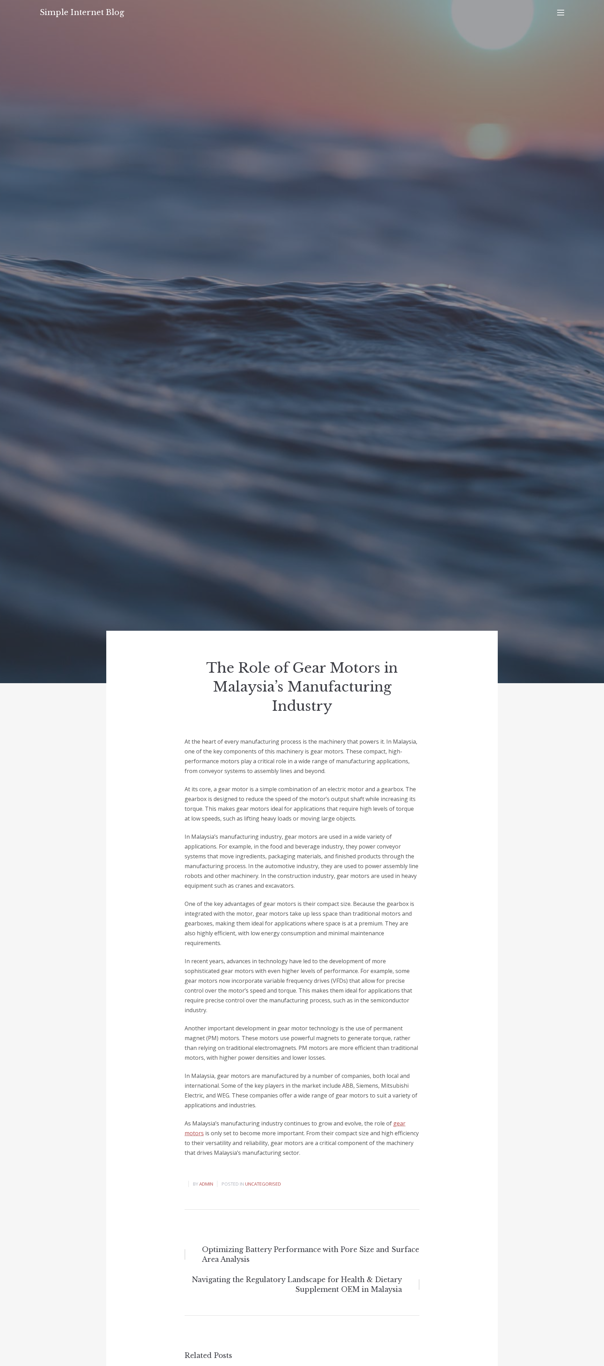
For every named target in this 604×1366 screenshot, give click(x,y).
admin (206, 1184)
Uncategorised (263, 1184)
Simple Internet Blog (82, 12)
